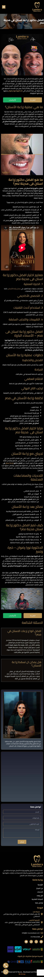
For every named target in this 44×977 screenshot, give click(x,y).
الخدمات (40, 891)
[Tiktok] (31, 941)
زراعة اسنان (9, 463)
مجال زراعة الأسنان (14, 288)
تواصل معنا (39, 902)
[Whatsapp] (5, 971)
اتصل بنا (32, 99)
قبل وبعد (40, 895)
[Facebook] (41, 941)
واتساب (11, 99)
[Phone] (5, 965)
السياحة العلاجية (37, 899)
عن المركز (39, 888)
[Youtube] (26, 941)
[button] (3, 7)
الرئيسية (40, 884)
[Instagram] (36, 941)
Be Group (22, 973)
